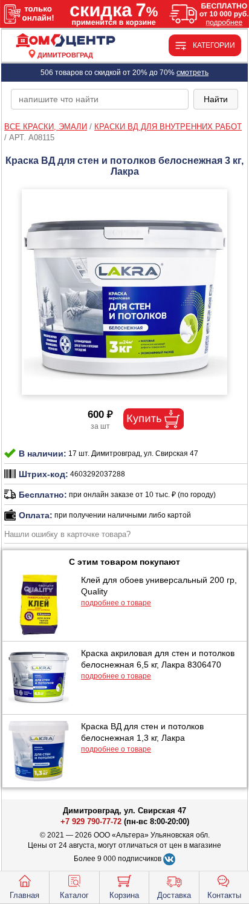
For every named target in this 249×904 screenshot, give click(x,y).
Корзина (124, 895)
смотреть (192, 72)
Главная (24, 895)
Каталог (74, 895)
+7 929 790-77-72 (90, 821)
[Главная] (65, 41)
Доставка (174, 895)
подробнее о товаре (116, 603)
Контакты (224, 895)
